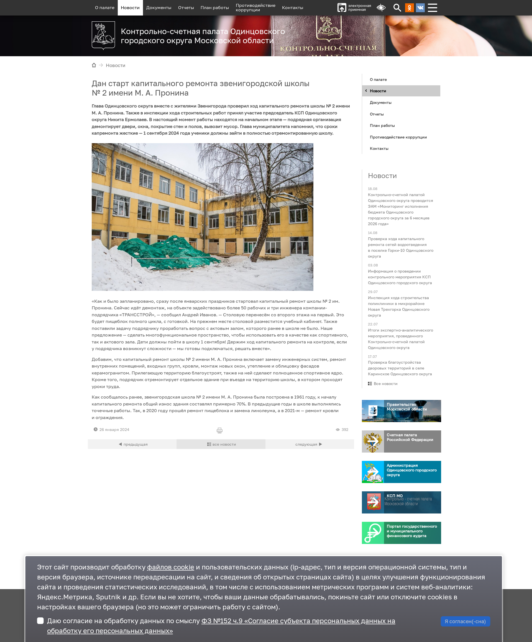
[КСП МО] (373, 502)
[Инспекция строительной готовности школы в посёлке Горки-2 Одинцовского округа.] (132, 444)
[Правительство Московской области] (373, 411)
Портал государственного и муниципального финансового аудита (412, 531)
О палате (104, 7)
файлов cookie (170, 567)
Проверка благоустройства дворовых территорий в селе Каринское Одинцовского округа (400, 368)
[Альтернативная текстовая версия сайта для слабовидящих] (381, 8)
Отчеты (186, 7)
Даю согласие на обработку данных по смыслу (221, 626)
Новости (130, 7)
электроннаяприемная (359, 8)
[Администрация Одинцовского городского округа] (373, 472)
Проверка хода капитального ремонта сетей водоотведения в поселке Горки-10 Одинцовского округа (400, 247)
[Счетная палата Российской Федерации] (373, 441)
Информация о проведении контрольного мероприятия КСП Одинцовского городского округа (400, 276)
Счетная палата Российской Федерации (410, 437)
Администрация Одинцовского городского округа (412, 470)
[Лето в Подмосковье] (371, 33)
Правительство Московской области (407, 406)
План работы (215, 7)
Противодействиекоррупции (255, 7)
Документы (159, 7)
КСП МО (395, 495)
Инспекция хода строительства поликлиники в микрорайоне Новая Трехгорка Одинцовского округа (398, 306)
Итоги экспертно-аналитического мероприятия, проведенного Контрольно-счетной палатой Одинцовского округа (400, 338)
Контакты (292, 7)
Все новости (386, 383)
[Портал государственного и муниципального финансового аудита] (373, 533)
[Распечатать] (221, 431)
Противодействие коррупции (398, 136)
